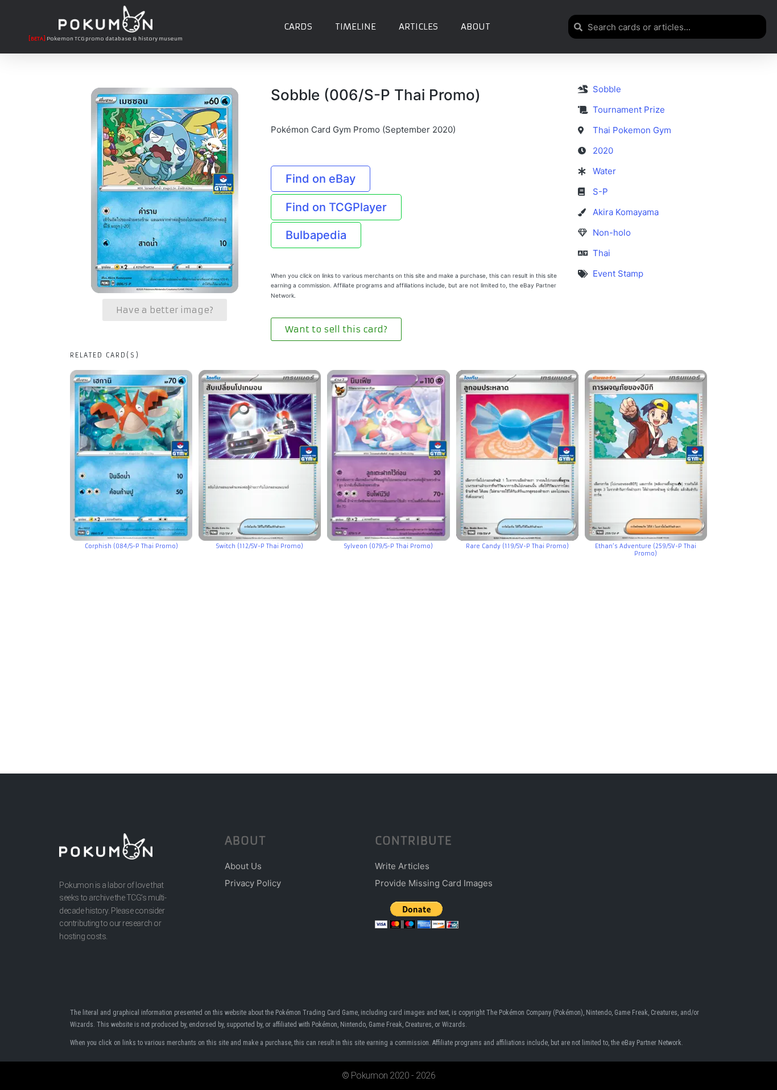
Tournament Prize (629, 109)
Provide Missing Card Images (434, 883)
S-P (600, 191)
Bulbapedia (316, 235)
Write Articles (402, 866)
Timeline (355, 26)
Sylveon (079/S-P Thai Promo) (388, 546)
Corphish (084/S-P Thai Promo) (131, 546)
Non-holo (612, 232)
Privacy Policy (253, 883)
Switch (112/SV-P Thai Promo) (259, 546)
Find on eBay (321, 179)
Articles (418, 26)
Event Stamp (618, 273)
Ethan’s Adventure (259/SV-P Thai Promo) (645, 549)
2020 (603, 150)
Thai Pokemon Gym (632, 130)
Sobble (607, 89)
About (475, 26)
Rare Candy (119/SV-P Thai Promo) (517, 546)
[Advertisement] (388, 648)
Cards (298, 26)
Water (604, 171)
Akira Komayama (626, 212)
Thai (601, 253)
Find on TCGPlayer (336, 207)
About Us (243, 866)
